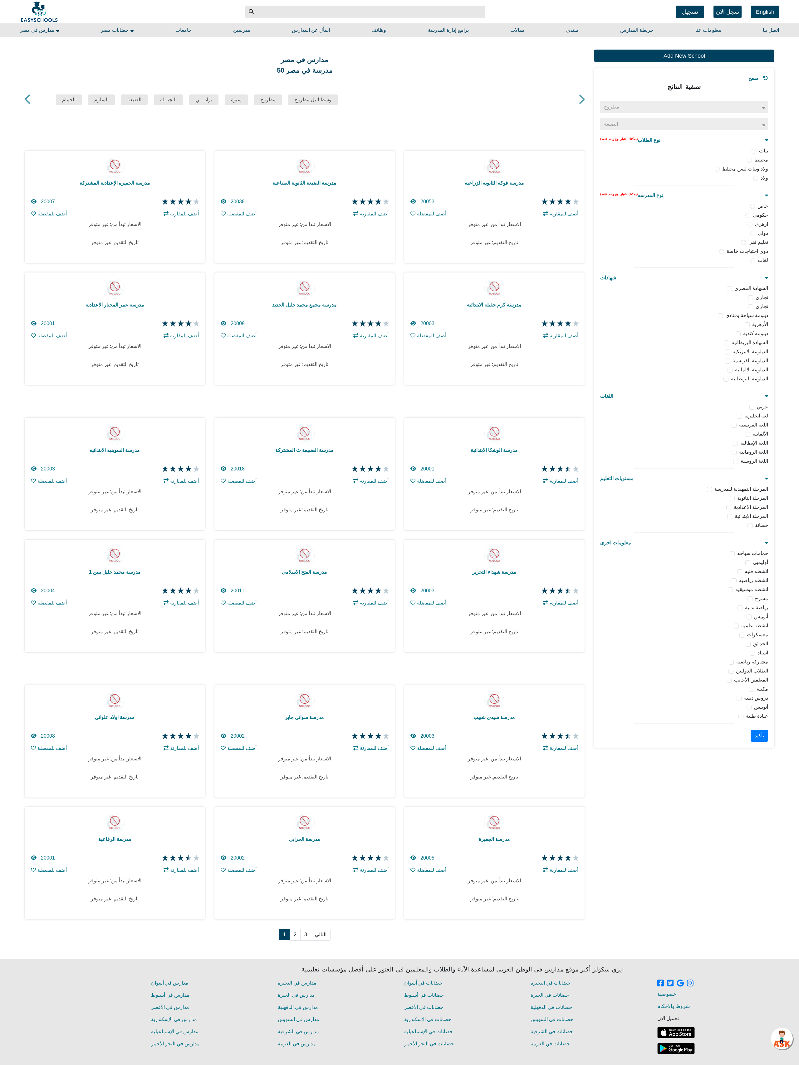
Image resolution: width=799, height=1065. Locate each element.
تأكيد (759, 735)
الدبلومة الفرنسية (750, 360)
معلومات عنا (708, 30)
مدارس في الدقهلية (298, 1007)
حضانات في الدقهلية (551, 1007)
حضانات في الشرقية (552, 1031)
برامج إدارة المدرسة (448, 30)
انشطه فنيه (756, 571)
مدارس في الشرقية (298, 1031)
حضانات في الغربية (550, 1043)
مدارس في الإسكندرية (174, 1019)
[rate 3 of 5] (180, 202)
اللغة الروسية (754, 461)
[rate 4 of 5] (188, 202)
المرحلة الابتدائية (751, 516)
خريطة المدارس (637, 30)
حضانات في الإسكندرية (427, 1019)
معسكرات (757, 634)
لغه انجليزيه (756, 415)
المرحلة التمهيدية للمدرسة (741, 489)
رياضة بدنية (756, 607)
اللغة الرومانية (753, 452)
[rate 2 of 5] (172, 202)
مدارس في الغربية (297, 1043)
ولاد (764, 178)
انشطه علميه (754, 625)
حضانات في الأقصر (424, 1007)
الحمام (69, 99)
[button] (251, 12)
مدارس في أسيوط (170, 995)
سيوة (236, 99)
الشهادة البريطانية (750, 342)
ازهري (761, 224)
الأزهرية (760, 324)
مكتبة (762, 689)
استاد (762, 652)
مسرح (761, 598)
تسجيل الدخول (690, 13)
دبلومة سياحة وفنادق (746, 315)
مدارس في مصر (38, 30)
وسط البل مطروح (312, 99)
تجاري (762, 297)
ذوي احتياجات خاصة (747, 251)
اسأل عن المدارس (311, 30)
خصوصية (666, 994)
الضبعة (134, 99)
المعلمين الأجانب (751, 679)
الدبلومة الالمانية (751, 369)
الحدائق (760, 643)
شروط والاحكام (673, 1006)
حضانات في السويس (552, 1019)
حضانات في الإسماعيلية (428, 1031)
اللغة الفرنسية (753, 424)
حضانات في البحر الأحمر (429, 1043)
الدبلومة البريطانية (749, 378)
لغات (763, 260)
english (765, 12)
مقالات (517, 30)
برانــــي (203, 99)
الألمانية (760, 433)
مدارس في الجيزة (296, 995)
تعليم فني (758, 242)
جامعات (183, 30)
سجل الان (727, 12)
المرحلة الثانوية (752, 498)
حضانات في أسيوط (424, 995)
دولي (763, 233)
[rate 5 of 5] (195, 202)
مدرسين (241, 30)
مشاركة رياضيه (752, 661)
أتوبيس (761, 616)
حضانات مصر (115, 30)
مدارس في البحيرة (297, 982)
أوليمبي (760, 562)
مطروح (268, 99)
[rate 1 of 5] (164, 202)
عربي (762, 406)
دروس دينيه (756, 698)
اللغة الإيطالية (754, 443)
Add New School (684, 56)
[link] (660, 983)
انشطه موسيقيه (751, 589)
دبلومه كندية (755, 333)
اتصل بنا (771, 30)
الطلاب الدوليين (752, 670)
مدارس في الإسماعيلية (175, 1031)
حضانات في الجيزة (550, 995)
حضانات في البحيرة (551, 982)
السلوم (101, 99)
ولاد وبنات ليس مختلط (745, 168)
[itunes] (676, 1032)
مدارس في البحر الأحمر (175, 1043)
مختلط (761, 159)
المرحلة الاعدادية (751, 507)
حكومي (760, 215)
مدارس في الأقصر (170, 1007)
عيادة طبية (757, 716)
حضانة (761, 525)
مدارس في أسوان (169, 982)
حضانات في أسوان (423, 982)
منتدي (572, 30)
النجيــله (168, 99)
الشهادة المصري (751, 288)
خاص (762, 206)
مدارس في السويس (298, 1019)
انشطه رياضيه (753, 580)
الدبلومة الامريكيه (750, 351)
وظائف (378, 30)
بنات (763, 150)
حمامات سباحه (752, 553)
